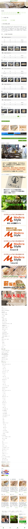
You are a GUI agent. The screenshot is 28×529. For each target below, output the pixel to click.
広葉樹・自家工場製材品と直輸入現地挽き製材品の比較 (5, 354)
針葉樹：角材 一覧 (4, 402)
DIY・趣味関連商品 (4, 410)
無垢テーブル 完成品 (4, 438)
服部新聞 (3, 337)
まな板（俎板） (4, 455)
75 (18, 12)
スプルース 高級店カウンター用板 (6, 436)
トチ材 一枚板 (12, 20)
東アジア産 (4, 365)
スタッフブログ (4, 345)
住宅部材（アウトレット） (5, 453)
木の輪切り (4, 433)
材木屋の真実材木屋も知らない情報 (4, 312)
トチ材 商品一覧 (4, 20)
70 (20, 12)
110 (2, 12)
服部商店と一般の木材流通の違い (5, 310)
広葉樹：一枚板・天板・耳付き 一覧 (6, 364)
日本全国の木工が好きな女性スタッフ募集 (7, 323)
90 (11, 12)
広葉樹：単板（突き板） (5, 387)
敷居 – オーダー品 (4, 450)
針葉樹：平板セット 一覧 (5, 396)
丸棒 (3, 418)
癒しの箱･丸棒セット (5, 416)
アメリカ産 (4, 367)
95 (9, 12)
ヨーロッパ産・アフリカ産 (6, 370)
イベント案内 (3, 330)
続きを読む (8, 492)
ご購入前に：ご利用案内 (4, 314)
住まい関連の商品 (4, 435)
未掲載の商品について (4, 357)
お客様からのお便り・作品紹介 (5, 339)
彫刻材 (3, 419)
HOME (2, 307)
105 (4, 12)
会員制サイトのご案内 (4, 327)
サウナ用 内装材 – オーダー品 (5, 447)
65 (22, 12)
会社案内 (3, 317)
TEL (24, 528)
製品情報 (3, 342)
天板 (2, 441)
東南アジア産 (4, 376)
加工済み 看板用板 (5, 413)
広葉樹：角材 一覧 (4, 379)
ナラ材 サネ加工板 (5, 430)
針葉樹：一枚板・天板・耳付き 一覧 (6, 390)
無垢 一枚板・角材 (4, 362)
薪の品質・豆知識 (4, 458)
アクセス (10, 528)
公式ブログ (3, 340)
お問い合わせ (17, 528)
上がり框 (3, 444)
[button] (26, 523)
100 (7, 12)
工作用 (3, 421)
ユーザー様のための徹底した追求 (5, 350)
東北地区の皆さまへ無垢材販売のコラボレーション (5, 325)
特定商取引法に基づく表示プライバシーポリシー (5, 334)
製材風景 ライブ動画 (4, 320)
